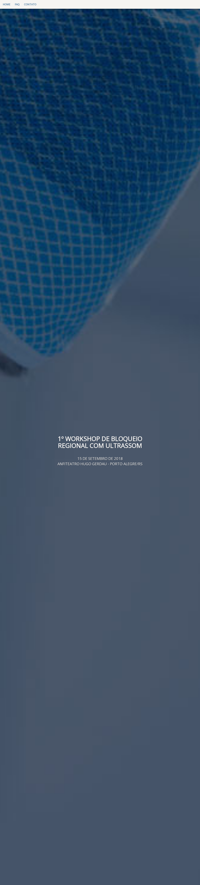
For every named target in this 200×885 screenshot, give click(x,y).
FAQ (17, 4)
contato (30, 4)
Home (7, 4)
